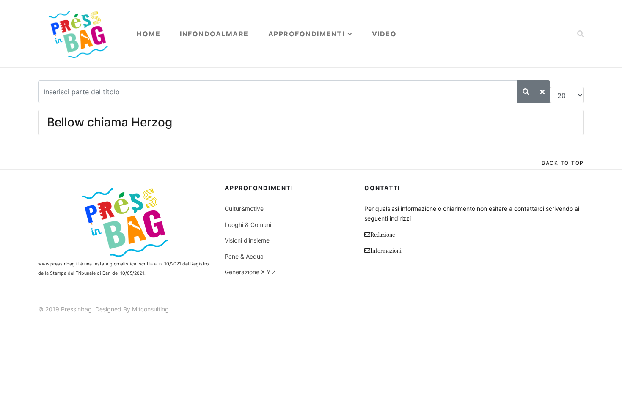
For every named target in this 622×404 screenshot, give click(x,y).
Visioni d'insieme (247, 240)
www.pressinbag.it (58, 264)
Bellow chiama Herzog (109, 122)
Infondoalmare (214, 34)
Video (384, 34)
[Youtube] (565, 310)
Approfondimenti (306, 34)
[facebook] (534, 310)
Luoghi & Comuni (248, 224)
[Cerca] (526, 91)
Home (148, 34)
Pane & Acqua (244, 256)
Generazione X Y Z (250, 272)
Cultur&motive (244, 208)
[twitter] (550, 310)
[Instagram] (580, 310)
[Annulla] (542, 91)
